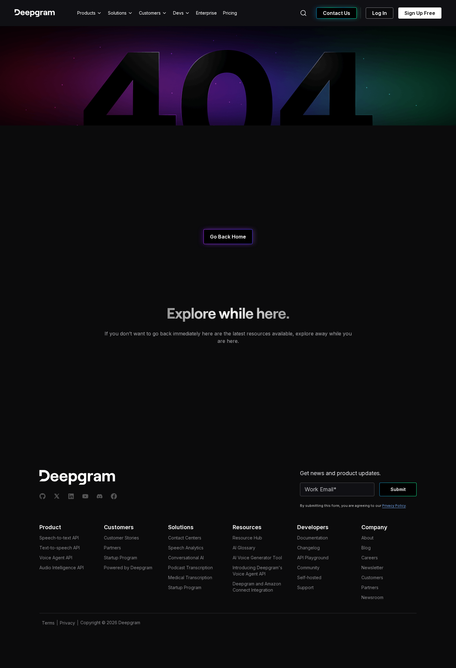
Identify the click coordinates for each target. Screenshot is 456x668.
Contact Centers (184, 537)
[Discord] (99, 496)
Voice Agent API (55, 557)
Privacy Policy (394, 505)
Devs (178, 13)
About (367, 537)
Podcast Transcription (190, 567)
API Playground (313, 557)
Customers (150, 13)
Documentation (312, 537)
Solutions (117, 13)
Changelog (308, 547)
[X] (57, 496)
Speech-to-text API (59, 537)
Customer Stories (121, 537)
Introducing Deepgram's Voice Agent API (257, 570)
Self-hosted (309, 577)
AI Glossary (244, 547)
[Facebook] (114, 496)
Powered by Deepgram (128, 567)
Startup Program (120, 557)
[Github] (42, 496)
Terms (48, 622)
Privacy (67, 622)
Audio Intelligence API (61, 567)
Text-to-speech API (59, 547)
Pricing (230, 13)
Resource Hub (247, 537)
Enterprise (206, 13)
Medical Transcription (190, 577)
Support (305, 587)
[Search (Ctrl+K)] (303, 13)
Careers (369, 557)
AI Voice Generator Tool (257, 557)
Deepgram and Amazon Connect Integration (257, 587)
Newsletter (372, 567)
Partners (112, 547)
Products (86, 13)
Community (308, 567)
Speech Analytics (185, 547)
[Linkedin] (71, 496)
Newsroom (372, 597)
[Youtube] (85, 496)
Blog (366, 547)
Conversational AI (186, 557)
